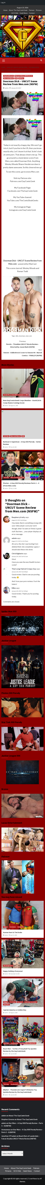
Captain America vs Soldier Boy (14, 1010)
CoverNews (32, 1178)
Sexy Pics (6, 1004)
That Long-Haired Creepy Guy (24, 569)
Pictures (39, 10)
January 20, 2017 (16, 88)
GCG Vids (14, 13)
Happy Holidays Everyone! (13, 971)
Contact (32, 13)
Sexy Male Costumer (18, 395)
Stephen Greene (7, 1119)
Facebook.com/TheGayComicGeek (22, 191)
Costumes (13, 927)
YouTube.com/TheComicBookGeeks (22, 200)
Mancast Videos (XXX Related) (23, 76)
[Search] (41, 60)
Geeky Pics (7, 395)
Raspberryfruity (18, 517)
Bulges (6, 927)
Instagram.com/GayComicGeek (22, 210)
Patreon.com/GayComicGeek (22, 181)
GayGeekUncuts (8, 76)
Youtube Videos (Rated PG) (28, 1043)
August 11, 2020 (14, 405)
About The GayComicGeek (18, 10)
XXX (16, 78)
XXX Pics (21, 78)
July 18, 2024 (13, 1095)
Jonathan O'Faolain (8, 1136)
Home (5, 10)
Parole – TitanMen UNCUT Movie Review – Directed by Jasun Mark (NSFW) (22, 344)
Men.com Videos (8, 78)
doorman (22, 336)
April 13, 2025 (13, 935)
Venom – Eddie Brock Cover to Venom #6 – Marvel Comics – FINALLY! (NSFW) (22, 353)
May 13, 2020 (13, 488)
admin (7, 88)
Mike (14, 588)
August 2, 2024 (13, 1012)
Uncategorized (8, 965)
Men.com (9, 161)
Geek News (24, 13)
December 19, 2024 (14, 974)
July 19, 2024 (13, 1054)
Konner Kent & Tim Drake (12, 932)
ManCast (33, 264)
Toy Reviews (14, 1043)
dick (17, 336)
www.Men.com (32, 171)
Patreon (31, 10)
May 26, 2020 (13, 447)
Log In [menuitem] (3, 2)
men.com (29, 336)
